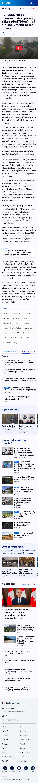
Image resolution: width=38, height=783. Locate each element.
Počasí (4, 748)
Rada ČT (23, 744)
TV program (6, 727)
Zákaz (26, 318)
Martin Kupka (27, 333)
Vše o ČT (5, 761)
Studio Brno (24, 735)
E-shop (4, 752)
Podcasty (5, 744)
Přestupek (16, 318)
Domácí (5, 313)
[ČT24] (6, 3)
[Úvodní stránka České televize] (10, 702)
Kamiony (6, 318)
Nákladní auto (17, 313)
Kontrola (26, 323)
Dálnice (5, 333)
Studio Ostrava (25, 740)
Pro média (23, 727)
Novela (5, 328)
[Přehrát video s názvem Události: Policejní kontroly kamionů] (19, 48)
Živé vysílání (6, 731)
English (4, 779)
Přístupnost (26, 779)
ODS (4, 338)
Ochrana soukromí (14, 779)
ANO (27, 338)
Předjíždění (7, 323)
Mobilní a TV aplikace (9, 757)
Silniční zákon (16, 328)
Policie (17, 323)
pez (3, 32)
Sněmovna (28, 328)
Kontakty (23, 761)
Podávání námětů (26, 752)
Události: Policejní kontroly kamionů (13, 60)
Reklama (23, 731)
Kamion (27, 313)
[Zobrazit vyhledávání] (31, 3)
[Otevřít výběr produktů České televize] (35, 3)
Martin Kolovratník (16, 338)
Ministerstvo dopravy (10, 343)
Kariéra (22, 748)
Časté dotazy (24, 757)
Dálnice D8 (15, 333)
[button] (19, 48)
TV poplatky (6, 735)
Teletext (5, 740)
